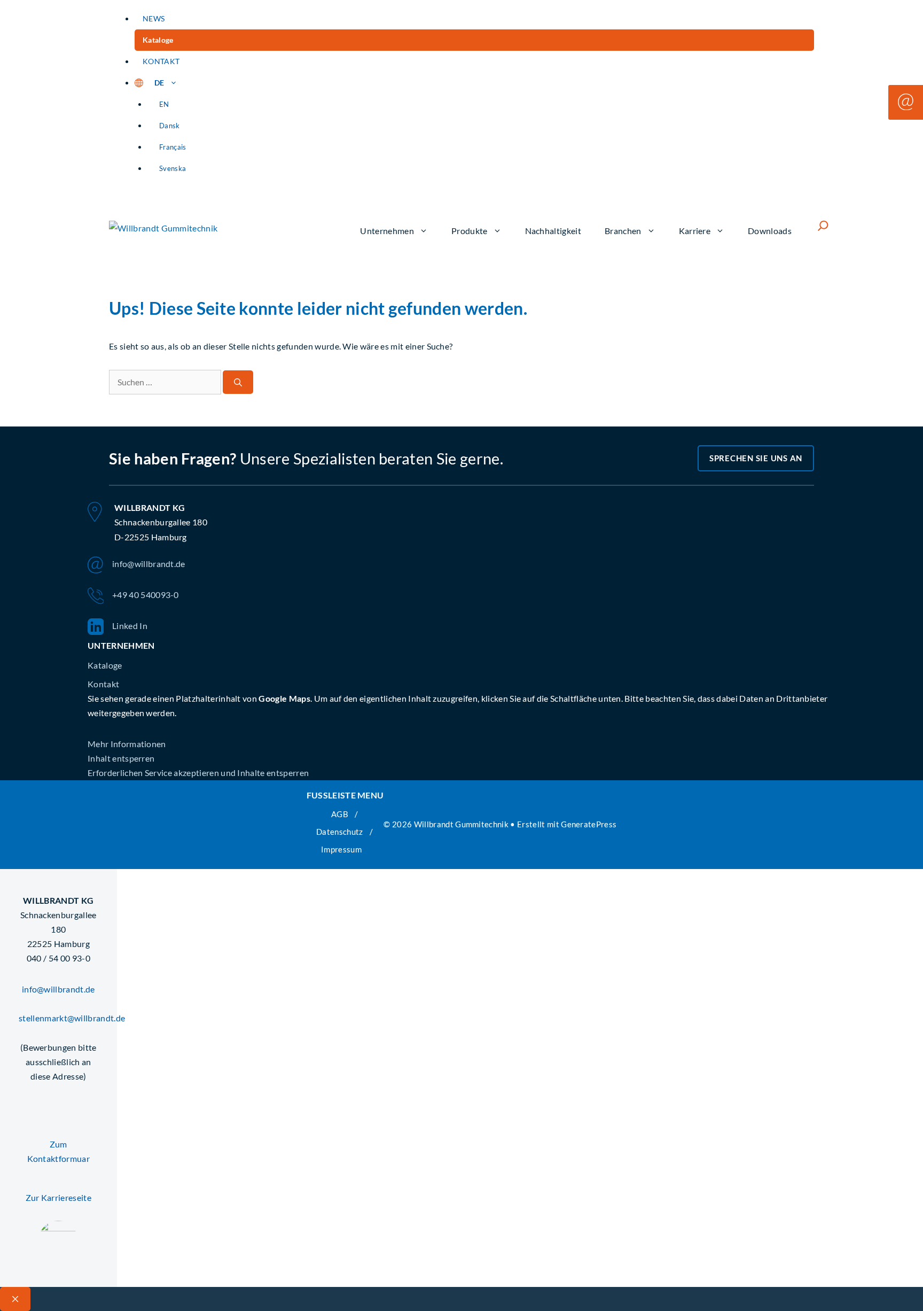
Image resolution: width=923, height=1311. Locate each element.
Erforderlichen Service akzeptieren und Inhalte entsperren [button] (198, 772)
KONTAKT (161, 61)
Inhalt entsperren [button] (121, 758)
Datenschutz (339, 831)
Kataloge (158, 39)
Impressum (341, 849)
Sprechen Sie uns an (755, 458)
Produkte (469, 231)
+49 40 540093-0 (145, 594)
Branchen (623, 231)
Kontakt (103, 684)
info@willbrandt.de (148, 563)
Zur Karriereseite (58, 1197)
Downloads (770, 231)
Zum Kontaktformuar (58, 1151)
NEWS (154, 18)
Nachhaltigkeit (553, 231)
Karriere (695, 231)
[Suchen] (238, 382)
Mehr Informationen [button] (127, 744)
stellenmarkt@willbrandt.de (58, 1018)
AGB (339, 814)
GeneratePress (588, 824)
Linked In (129, 625)
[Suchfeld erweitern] (822, 225)
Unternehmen (387, 231)
